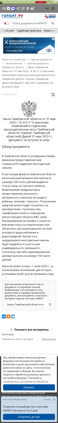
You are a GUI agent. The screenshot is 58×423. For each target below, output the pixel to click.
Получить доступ (29, 417)
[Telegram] (13, 316)
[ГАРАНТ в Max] (13, 8)
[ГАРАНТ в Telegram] (18, 8)
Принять (29, 387)
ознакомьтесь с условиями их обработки (25, 381)
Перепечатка (48, 339)
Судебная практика (29, 30)
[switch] (6, 23)
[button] (47, 8)
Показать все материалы (31, 329)
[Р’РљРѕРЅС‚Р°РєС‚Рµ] (4, 316)
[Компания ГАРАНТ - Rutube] (32, 8)
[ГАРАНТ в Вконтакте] (4, 8)
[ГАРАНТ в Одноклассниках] (28, 8)
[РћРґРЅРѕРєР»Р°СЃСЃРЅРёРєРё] (8, 316)
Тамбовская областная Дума (17, 339)
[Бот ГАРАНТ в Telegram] (23, 8)
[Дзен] (8, 8)
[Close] (54, 399)
